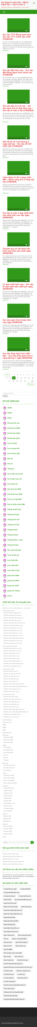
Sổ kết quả (5, 735)
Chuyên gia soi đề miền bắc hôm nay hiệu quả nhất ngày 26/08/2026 (17, 251)
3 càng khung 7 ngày (10, 889)
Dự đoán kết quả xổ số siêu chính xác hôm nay (18, 967)
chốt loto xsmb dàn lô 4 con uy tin (12, 643)
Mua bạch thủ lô (22, 978)
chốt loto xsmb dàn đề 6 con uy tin (12, 630)
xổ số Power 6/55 (13, 453)
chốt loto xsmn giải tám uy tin (11, 704)
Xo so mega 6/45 (13, 448)
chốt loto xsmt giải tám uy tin (11, 678)
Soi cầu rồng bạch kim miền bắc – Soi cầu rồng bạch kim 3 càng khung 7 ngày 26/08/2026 (17, 355)
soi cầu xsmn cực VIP (8, 694)
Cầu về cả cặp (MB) (14, 499)
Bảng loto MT (7, 821)
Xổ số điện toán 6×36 (9, 765)
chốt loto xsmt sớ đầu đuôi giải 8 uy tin (13, 684)
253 (32, 381)
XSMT (9, 418)
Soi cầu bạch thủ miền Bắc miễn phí (14, 985)
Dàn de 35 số (8, 946)
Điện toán (5, 763)
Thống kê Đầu (12, 530)
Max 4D (10, 464)
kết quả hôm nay (13, 423)
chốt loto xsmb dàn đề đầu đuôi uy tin (13, 638)
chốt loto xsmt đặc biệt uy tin (11, 676)
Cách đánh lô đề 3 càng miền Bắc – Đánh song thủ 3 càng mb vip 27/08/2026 (18, 179)
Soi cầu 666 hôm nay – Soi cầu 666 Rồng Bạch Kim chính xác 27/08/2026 (18, 72)
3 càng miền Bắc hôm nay (11, 892)
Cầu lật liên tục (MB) (14, 494)
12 (17, 378)
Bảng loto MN (7, 818)
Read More (6, 50)
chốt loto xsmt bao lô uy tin (10, 671)
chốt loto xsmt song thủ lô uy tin (12, 689)
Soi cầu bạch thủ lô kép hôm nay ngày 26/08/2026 (17, 321)
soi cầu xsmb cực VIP (8, 610)
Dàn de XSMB (8, 949)
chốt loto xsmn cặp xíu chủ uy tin (12, 699)
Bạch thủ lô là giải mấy (10, 906)
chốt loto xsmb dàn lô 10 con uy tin (12, 640)
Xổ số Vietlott (7, 747)
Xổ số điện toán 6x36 (15, 474)
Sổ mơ (9, 596)
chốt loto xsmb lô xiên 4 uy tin (11, 658)
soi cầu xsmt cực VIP (8, 669)
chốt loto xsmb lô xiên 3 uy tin (11, 656)
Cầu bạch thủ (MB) (14, 489)
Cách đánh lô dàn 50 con (11, 928)
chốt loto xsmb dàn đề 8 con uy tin (12, 633)
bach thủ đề (7, 899)
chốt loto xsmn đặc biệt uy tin (11, 701)
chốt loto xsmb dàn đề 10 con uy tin (13, 635)
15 (29, 378)
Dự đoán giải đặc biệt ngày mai (13, 963)
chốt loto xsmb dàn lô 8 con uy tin (12, 650)
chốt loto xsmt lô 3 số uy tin (10, 681)
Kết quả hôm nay (7, 732)
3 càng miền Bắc (25, 889)
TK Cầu (5, 773)
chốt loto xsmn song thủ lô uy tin (12, 714)
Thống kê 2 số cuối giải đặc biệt (13, 992)
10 (10, 378)
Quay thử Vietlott (13, 591)
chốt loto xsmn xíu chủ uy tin (11, 717)
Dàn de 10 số (8, 942)
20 (21, 381)
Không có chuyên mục (23, 970)
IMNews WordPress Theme (15, 1023)
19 (17, 381)
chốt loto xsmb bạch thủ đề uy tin (12, 615)
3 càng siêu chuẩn (9, 896)
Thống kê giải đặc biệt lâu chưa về (14, 999)
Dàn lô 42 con (19, 956)
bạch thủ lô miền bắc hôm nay (13, 910)
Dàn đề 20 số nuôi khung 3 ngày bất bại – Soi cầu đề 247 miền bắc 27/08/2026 (17, 144)
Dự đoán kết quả (7, 720)
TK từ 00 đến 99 (13, 555)
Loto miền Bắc (12, 560)
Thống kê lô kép (13, 525)
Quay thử (5, 824)
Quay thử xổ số (7, 722)
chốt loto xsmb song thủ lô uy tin (12, 666)
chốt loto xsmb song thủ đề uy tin (12, 661)
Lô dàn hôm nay (9, 974)
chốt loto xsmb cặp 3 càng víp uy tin (13, 625)
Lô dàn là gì (21, 974)
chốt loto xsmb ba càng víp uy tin (12, 612)
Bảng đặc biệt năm (9, 917)
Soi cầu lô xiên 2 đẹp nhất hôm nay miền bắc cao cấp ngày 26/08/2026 (18, 215)
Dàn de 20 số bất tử (21, 942)
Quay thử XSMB (13, 575)
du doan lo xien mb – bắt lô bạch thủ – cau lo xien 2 (14, 3)
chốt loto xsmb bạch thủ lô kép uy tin (13, 617)
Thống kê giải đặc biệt (10, 995)
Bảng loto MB (7, 816)
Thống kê (10, 469)
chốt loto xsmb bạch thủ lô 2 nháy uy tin (14, 623)
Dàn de (6, 938)
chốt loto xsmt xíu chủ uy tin (11, 691)
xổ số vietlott (12, 443)
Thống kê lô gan (13, 514)
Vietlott (4, 745)
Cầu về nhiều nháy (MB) (16, 504)
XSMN (9, 413)
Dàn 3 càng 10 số (9, 935)
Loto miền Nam (12, 565)
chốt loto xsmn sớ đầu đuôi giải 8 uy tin (14, 709)
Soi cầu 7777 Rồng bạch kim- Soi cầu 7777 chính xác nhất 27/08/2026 (17, 36)
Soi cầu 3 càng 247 (9, 981)
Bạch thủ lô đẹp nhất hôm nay (13, 914)
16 (32, 378)
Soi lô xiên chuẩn (9, 988)
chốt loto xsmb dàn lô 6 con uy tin (12, 648)
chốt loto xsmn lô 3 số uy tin (11, 706)
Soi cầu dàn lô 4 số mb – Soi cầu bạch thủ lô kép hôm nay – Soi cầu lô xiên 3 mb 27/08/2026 (18, 108)
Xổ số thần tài (12, 484)
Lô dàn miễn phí (9, 978)
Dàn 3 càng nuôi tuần (24, 935)
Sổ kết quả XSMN (13, 433)
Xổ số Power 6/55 (8, 752)
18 (13, 381)
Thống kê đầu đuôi (14, 509)
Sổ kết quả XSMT (13, 438)
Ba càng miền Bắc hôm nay (23, 899)
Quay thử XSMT (13, 586)
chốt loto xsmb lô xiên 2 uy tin (11, 653)
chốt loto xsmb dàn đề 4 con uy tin (12, 628)
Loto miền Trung (13, 570)
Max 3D (10, 458)
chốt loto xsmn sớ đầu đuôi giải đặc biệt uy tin (15, 711)
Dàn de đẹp (7, 956)
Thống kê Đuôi (12, 535)
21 (24, 381)
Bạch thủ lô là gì (26, 906)
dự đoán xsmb (8, 970)
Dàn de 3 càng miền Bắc (19, 938)
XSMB (9, 408)
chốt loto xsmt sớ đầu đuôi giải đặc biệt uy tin (15, 686)
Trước (7, 374)
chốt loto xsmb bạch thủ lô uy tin (12, 620)
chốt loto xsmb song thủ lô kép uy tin (13, 663)
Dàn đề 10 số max (23, 960)
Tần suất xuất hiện (14, 550)
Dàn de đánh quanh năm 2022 (13, 953)
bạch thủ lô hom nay (10, 903)
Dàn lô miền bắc (8, 960)
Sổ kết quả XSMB (13, 428)
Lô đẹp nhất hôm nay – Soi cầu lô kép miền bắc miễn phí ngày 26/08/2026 (18, 286)
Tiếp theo (30, 384)
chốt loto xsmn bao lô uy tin (10, 696)
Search (5, 396)
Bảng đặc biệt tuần (9, 924)
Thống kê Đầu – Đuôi (15, 540)
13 (21, 378)
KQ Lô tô (5, 814)
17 (9, 381)
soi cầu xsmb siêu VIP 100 (10, 646)
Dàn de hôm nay (20, 946)
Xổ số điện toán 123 (14, 479)
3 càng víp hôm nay (24, 896)
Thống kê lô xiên (13, 519)
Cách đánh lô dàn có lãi (11, 931)
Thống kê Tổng (12, 545)
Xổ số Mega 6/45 (8, 750)
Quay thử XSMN (13, 580)
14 (25, 378)
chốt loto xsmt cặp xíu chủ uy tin (12, 673)
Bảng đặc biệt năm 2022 (11, 921)
